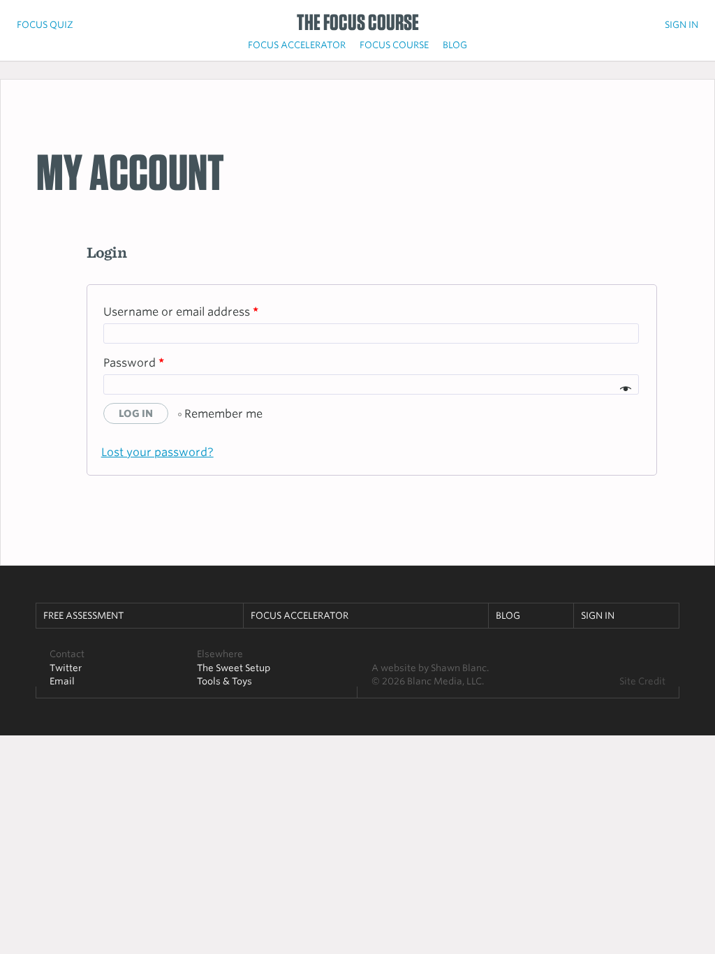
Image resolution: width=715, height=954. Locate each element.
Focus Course (394, 44)
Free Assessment (83, 615)
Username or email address (180, 311)
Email (62, 681)
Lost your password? (157, 452)
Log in (136, 413)
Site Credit (642, 681)
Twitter (66, 667)
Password (133, 362)
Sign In (681, 24)
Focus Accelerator (297, 44)
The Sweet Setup (233, 667)
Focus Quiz (45, 24)
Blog (455, 44)
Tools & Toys (224, 681)
